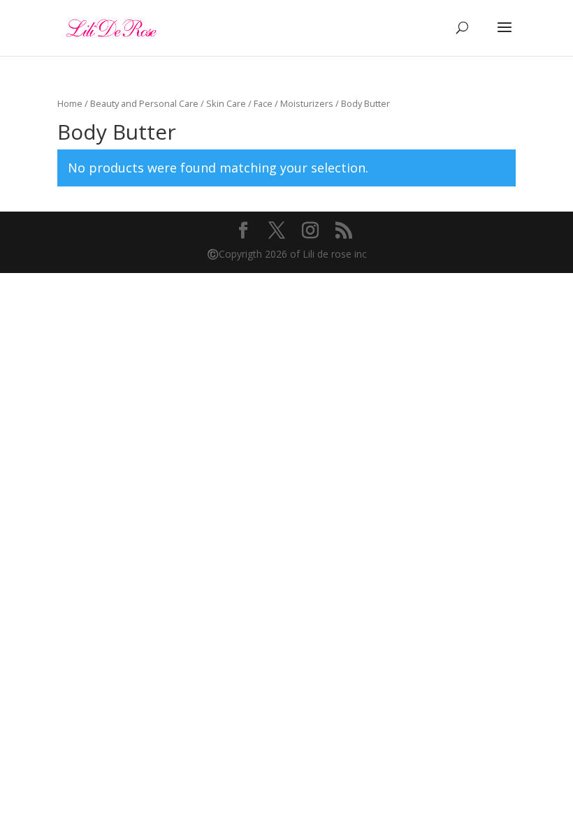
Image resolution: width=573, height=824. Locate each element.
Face (263, 103)
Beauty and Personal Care (144, 103)
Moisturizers (306, 103)
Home (69, 103)
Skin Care (226, 103)
